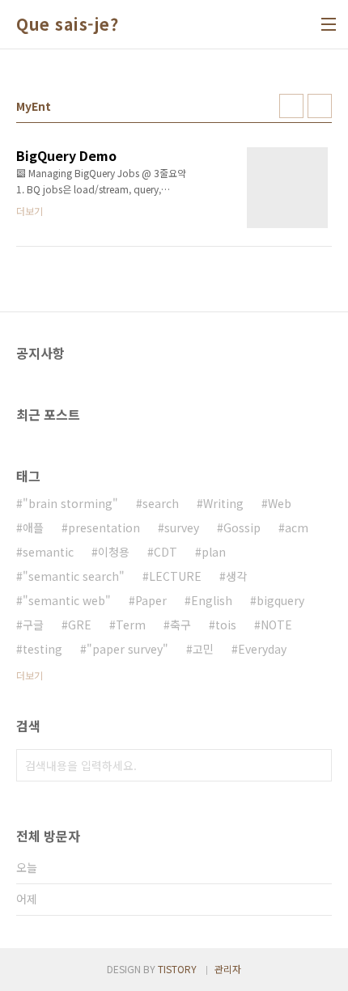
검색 (315, 765)
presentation (104, 527)
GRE (79, 624)
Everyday (262, 649)
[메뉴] (328, 24)
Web (279, 503)
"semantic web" (67, 600)
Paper (151, 600)
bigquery (280, 600)
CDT (165, 552)
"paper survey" (127, 649)
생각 (236, 576)
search (160, 503)
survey (181, 527)
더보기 (29, 675)
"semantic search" (74, 576)
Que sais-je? (67, 24)
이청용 (113, 552)
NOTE (276, 624)
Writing (223, 503)
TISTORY (177, 969)
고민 (203, 649)
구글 (33, 624)
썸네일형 (291, 106)
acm (296, 527)
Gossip (242, 527)
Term (131, 624)
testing (42, 649)
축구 (180, 624)
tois (225, 624)
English (211, 600)
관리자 (227, 969)
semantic (48, 552)
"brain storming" (70, 503)
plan (214, 552)
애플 (33, 527)
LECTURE (175, 576)
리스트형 (320, 106)
